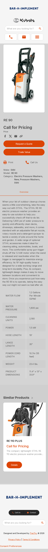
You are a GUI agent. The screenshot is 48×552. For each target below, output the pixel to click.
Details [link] (14, 465)
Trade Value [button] (24, 152)
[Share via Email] (15, 136)
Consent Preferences (11, 546)
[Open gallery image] (24, 78)
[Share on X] (10, 136)
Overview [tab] (24, 192)
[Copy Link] (21, 136)
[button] (11, 37)
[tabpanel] (24, 79)
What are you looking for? (20, 28)
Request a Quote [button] (24, 143)
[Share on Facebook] (5, 136)
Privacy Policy (14, 539)
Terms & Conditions (31, 539)
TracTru (33, 533)
